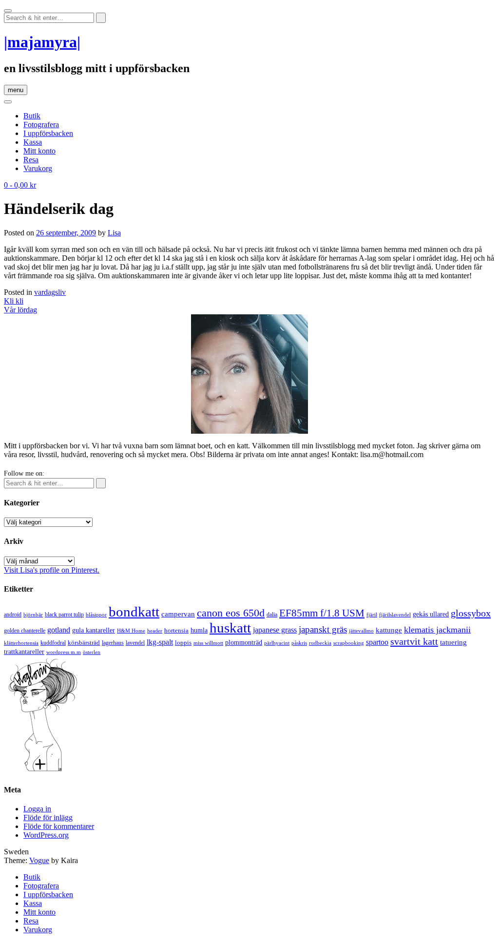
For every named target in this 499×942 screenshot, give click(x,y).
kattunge (389, 630)
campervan (178, 614)
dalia (272, 614)
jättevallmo (361, 631)
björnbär (33, 614)
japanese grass (275, 630)
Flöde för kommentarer (58, 826)
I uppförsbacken (48, 133)
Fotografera (41, 124)
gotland (58, 630)
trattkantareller (24, 651)
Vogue (39, 860)
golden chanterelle (24, 630)
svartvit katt (414, 641)
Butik (31, 116)
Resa (30, 159)
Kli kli (13, 301)
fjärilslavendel (395, 614)
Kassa (32, 142)
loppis (183, 642)
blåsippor (96, 614)
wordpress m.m (63, 652)
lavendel (135, 642)
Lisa (114, 233)
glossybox (471, 613)
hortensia (176, 630)
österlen (91, 652)
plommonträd (243, 642)
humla (199, 630)
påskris (299, 643)
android (12, 614)
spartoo (377, 642)
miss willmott (208, 643)
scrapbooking (348, 643)
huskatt (230, 627)
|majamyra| (42, 42)
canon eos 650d (231, 613)
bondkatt (134, 611)
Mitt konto (39, 151)
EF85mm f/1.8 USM (322, 613)
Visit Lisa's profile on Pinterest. (51, 570)
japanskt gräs (323, 629)
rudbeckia (320, 643)
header (154, 631)
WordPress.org (46, 835)
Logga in (37, 809)
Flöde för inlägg (48, 817)
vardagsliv (50, 292)
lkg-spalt (160, 642)
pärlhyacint (276, 643)
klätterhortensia (21, 643)
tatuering (453, 642)
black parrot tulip (64, 614)
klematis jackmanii (437, 629)
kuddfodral (53, 642)
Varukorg (37, 168)
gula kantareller (93, 630)
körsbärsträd (84, 642)
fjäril (371, 614)
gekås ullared (431, 614)
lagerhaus (113, 642)
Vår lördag (20, 310)
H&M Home (131, 631)
